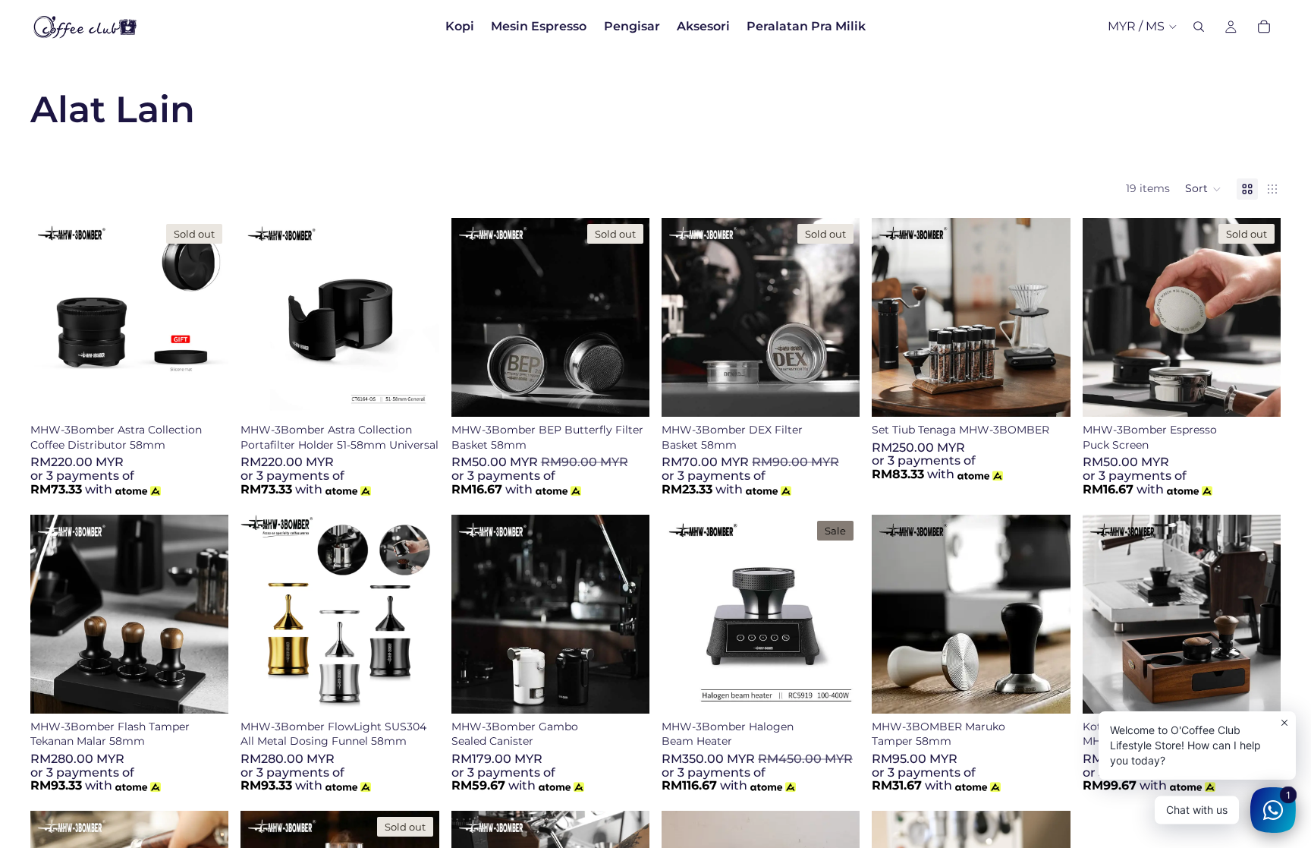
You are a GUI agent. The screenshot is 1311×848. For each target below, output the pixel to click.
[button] (1203, 189)
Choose (218, 689)
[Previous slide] (53, 317)
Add (428, 393)
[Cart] (1264, 26)
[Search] (1198, 26)
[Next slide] (205, 317)
